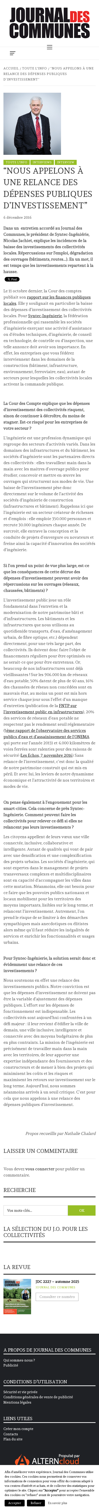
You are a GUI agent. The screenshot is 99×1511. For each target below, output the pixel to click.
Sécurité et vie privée (20, 1392)
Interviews (42, 162)
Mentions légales (17, 1402)
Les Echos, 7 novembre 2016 (46, 755)
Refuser (36, 1503)
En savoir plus (57, 1503)
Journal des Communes (56, 1287)
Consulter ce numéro (57, 1297)
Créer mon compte (18, 1429)
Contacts (10, 1434)
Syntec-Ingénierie (45, 315)
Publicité (10, 1365)
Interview (65, 162)
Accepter (14, 1503)
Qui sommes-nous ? (19, 1360)
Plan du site (13, 1439)
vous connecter (39, 1168)
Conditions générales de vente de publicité (38, 1397)
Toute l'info (16, 162)
